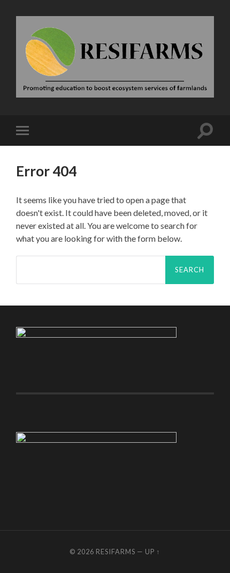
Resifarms (115, 551)
